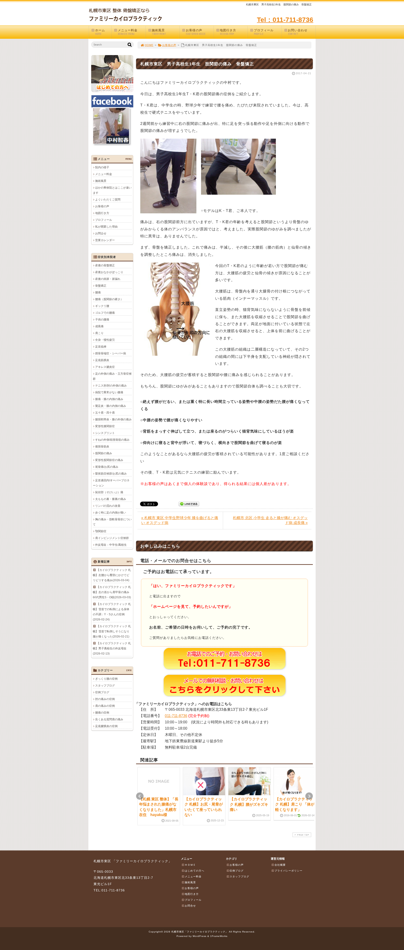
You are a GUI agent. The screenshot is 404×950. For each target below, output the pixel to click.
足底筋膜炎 (102, 360)
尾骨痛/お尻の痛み (106, 466)
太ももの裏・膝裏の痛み (110, 499)
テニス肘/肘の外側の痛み (111, 385)
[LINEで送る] (189, 504)
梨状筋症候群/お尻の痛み (111, 473)
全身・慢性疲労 (105, 339)
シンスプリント (105, 433)
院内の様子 (102, 167)
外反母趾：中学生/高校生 (111, 544)
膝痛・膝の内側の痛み (109, 399)
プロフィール (264, 31)
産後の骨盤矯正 (105, 265)
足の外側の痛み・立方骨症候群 (112, 376)
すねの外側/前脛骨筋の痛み (112, 439)
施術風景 (159, 31)
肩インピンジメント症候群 (112, 538)
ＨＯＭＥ (190, 864)
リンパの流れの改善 (107, 505)
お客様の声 (196, 31)
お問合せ (100, 233)
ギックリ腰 (102, 306)
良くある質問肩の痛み (109, 719)
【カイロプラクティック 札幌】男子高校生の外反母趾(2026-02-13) (112, 648)
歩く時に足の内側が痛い (110, 512)
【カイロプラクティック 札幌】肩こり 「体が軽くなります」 (294, 804)
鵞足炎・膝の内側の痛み (110, 406)
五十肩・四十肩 (105, 412)
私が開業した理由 (106, 226)
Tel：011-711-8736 (285, 19)
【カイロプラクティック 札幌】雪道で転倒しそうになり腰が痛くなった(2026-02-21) (112, 631)
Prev (140, 796)
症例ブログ (102, 692)
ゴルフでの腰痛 (105, 312)
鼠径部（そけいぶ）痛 (109, 492)
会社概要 (280, 864)
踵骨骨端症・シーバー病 (110, 353)
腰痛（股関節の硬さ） (109, 299)
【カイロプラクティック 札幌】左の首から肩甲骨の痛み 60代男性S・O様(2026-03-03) (112, 592)
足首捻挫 (100, 346)
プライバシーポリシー (288, 870)
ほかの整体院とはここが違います (112, 190)
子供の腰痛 (102, 319)
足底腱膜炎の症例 (106, 726)
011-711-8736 (176, 716)
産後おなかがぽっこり (109, 272)
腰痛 (98, 292)
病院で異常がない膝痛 (109, 392)
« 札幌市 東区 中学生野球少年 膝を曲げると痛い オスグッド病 (179, 520)
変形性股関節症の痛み (109, 460)
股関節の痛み (103, 453)
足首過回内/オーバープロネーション (111, 483)
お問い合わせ (297, 31)
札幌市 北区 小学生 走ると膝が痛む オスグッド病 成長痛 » (270, 520)
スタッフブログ (105, 685)
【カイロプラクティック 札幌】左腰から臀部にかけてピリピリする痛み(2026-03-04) (112, 575)
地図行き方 (228, 31)
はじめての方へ (194, 870)
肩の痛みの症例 (105, 705)
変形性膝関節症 (105, 426)
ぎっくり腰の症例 (106, 678)
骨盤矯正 (100, 285)
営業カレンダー (105, 240)
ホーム (100, 31)
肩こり (99, 333)
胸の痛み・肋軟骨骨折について (112, 522)
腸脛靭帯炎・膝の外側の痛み (113, 419)
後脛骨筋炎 (102, 446)
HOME (149, 45)
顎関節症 (100, 531)
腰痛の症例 (102, 712)
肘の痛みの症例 (105, 699)
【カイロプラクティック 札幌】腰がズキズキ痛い (249, 804)
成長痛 (99, 326)
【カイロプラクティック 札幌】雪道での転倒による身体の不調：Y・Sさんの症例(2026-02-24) (112, 611)
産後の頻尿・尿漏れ (107, 279)
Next (309, 796)
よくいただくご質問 (107, 199)
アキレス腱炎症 (105, 367)
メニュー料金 (127, 31)
